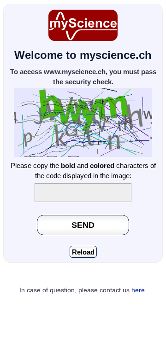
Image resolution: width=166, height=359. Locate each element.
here (138, 290)
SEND (83, 225)
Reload (83, 252)
